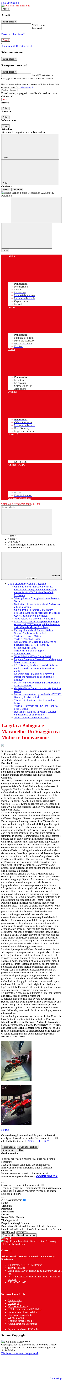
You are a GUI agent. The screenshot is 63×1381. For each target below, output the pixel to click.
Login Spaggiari (26, 87)
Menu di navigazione (43, 576)
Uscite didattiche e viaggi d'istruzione (27, 583)
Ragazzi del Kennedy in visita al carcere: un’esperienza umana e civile (35, 713)
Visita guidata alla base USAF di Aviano (34, 618)
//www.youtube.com (12, 1200)
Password (37, 28)
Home (11, 535)
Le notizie (13, 541)
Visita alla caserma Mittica (27, 636)
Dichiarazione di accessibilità (22, 1312)
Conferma (17, 189)
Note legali (13, 1303)
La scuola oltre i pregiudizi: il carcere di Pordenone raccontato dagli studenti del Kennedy (34, 676)
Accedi (6, 9)
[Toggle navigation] (26, 236)
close (5, 250)
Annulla (6, 189)
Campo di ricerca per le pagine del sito (20, 503)
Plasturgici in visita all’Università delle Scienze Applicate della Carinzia (33, 632)
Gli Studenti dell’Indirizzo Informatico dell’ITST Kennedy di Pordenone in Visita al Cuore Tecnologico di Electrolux (37, 612)
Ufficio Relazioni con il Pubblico (24, 1309)
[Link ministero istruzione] (15, 5)
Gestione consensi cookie (21, 1320)
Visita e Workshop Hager (27, 639)
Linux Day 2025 (22, 653)
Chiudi (5, 108)
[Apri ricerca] (36, 210)
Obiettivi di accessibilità (20, 1315)
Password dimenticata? (13, 34)
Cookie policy (15, 1300)
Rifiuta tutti (27, 1147)
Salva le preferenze (26, 1235)
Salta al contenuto (10, 2)
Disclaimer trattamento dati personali (19, 1353)
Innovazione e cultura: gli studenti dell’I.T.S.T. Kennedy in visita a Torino (38, 695)
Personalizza (9, 1147)
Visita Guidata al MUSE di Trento (31, 717)
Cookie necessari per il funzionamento (21, 1185)
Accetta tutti (13, 1150)
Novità (11, 538)
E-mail (35, 75)
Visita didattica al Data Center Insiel (32, 656)
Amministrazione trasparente (22, 1323)
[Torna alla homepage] (31, 194)
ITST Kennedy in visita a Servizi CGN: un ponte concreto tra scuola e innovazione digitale (36, 668)
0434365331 (18, 1267)
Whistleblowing (16, 1318)
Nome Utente (39, 25)
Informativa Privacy (18, 1306)
